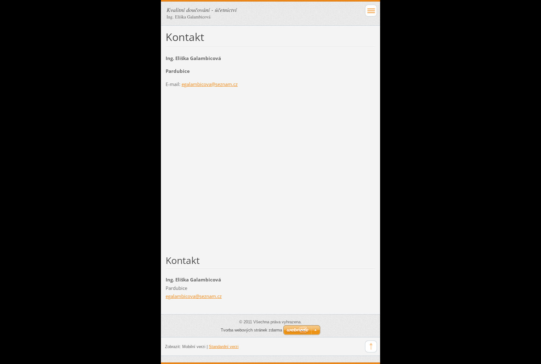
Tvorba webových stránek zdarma (251, 330)
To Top (371, 346)
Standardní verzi (224, 346)
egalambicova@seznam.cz (210, 84)
